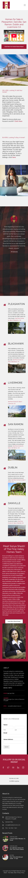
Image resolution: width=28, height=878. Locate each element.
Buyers (12, 855)
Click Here (18, 121)
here (14, 157)
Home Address (8, 739)
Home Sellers (13, 836)
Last (16, 729)
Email (6, 733)
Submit (6, 747)
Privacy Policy (20, 872)
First (5, 729)
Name (6, 725)
